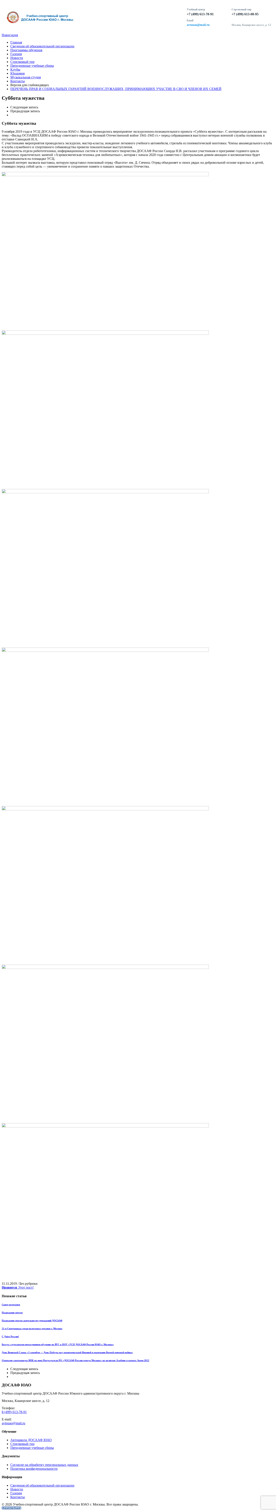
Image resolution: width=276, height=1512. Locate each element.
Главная (16, 42)
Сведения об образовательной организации (42, 46)
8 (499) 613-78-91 (14, 1412)
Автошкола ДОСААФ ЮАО (31, 1440)
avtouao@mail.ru (198, 24)
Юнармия (17, 73)
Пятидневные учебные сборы (32, 65)
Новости (16, 58)
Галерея (16, 54)
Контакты (17, 81)
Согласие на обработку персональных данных (44, 1465)
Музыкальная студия (25, 77)
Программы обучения (26, 50)
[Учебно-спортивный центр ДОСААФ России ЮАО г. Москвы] (92, 17)
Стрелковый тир (22, 62)
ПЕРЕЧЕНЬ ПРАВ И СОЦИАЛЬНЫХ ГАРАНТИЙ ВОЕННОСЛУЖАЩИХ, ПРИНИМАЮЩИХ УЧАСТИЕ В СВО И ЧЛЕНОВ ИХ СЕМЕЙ (115, 89)
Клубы (15, 69)
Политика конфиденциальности (34, 1468)
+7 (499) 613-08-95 (245, 14)
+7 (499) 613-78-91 (200, 14)
